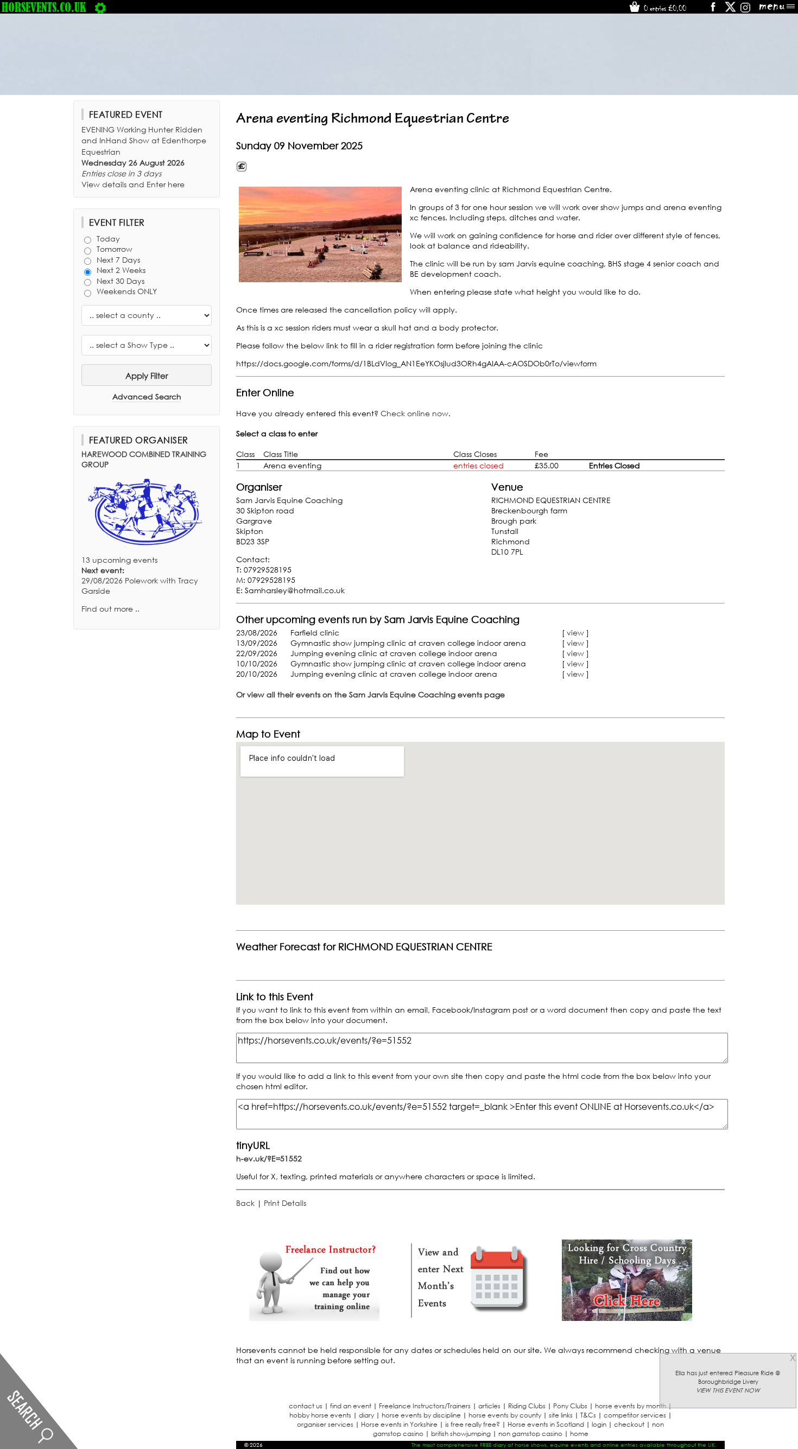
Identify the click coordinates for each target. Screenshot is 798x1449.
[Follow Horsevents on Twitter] (730, 10)
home (579, 1433)
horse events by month (630, 1405)
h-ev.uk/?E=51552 (269, 1158)
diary (366, 1415)
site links (561, 1415)
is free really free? (472, 1424)
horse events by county (504, 1415)
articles (489, 1405)
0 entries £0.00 (664, 8)
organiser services (325, 1424)
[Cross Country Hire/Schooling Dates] (627, 1318)
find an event (350, 1405)
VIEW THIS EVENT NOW (728, 1390)
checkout (629, 1424)
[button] (320, 234)
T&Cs (588, 1415)
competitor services (635, 1415)
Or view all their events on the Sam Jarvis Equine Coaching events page (370, 694)
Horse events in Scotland (546, 1424)
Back (245, 1203)
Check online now (414, 413)
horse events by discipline (421, 1415)
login (599, 1424)
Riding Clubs (527, 1405)
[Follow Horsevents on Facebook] (712, 10)
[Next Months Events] (471, 1318)
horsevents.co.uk (44, 7)
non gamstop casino (530, 1433)
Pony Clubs (570, 1405)
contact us (305, 1405)
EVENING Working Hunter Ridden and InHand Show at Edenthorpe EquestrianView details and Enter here (143, 156)
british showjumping (461, 1433)
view (575, 632)
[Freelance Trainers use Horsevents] (314, 1318)
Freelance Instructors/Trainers (425, 1405)
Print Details (285, 1203)
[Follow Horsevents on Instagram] (745, 10)
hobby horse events (320, 1415)
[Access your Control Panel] (100, 7)
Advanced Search (146, 396)
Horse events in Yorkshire (399, 1424)
